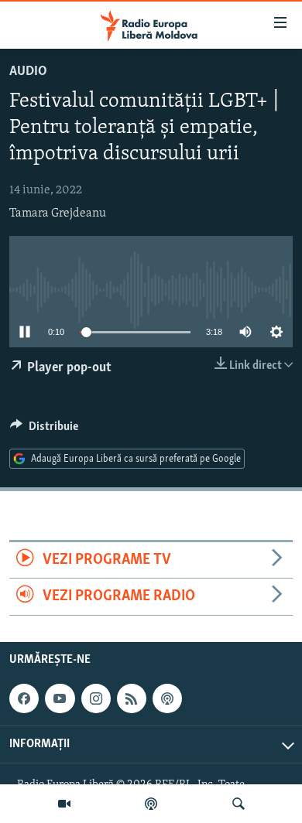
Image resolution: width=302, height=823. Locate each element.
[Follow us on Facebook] (24, 698)
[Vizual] (64, 803)
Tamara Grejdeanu (57, 213)
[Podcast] (151, 803)
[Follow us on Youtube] (59, 698)
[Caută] (238, 803)
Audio (28, 72)
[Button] (44, 430)
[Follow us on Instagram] (96, 698)
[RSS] (131, 698)
